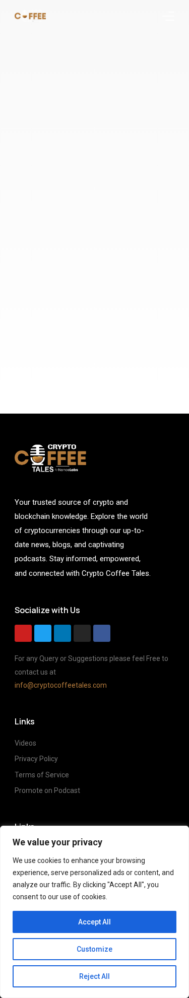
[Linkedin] (62, 633)
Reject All (94, 976)
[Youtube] (23, 633)
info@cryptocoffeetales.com (61, 685)
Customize (94, 949)
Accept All (94, 922)
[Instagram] (82, 633)
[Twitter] (42, 633)
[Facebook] (101, 633)
